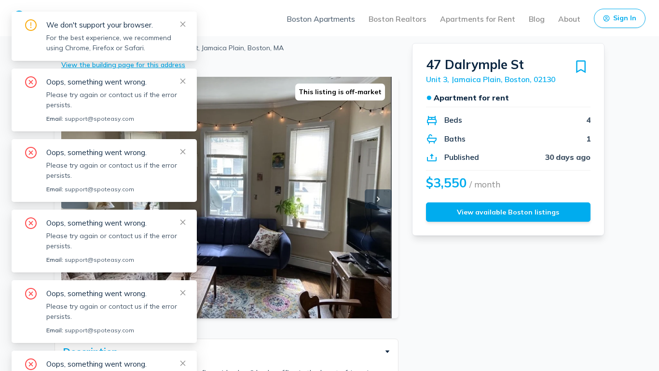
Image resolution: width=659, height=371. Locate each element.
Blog (537, 19)
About (569, 19)
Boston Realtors (397, 19)
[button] (226, 351)
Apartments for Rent (477, 19)
